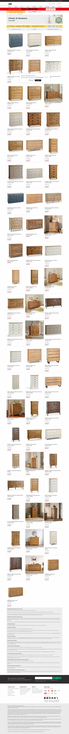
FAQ (11, 688)
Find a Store (22, 691)
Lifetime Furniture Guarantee (24, 688)
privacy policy (53, 680)
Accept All (38, 80)
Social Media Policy (56, 700)
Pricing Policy (46, 701)
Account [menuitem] (53, 3)
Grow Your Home (26, 691)
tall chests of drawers (12, 625)
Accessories (47, 6)
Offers (53, 6)
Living (22, 6)
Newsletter (25, 692)
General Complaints (11, 691)
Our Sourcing (39, 692)
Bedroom (34, 6)
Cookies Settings (31, 80)
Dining (16, 6)
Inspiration (21, 692)
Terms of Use (57, 701)
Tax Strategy (38, 691)
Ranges (40, 6)
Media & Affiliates (34, 692)
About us (33, 688)
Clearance (59, 6)
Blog (30, 688)
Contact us (9, 688)
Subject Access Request (11, 695)
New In (9, 6)
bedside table (46, 651)
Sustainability (34, 691)
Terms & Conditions (52, 701)
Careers (41, 691)
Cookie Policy (46, 700)
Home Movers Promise (11, 692)
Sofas (28, 6)
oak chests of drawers (21, 637)
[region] (35, 78)
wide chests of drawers (23, 628)
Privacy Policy (51, 700)
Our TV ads (36, 688)
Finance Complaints (16, 688)
